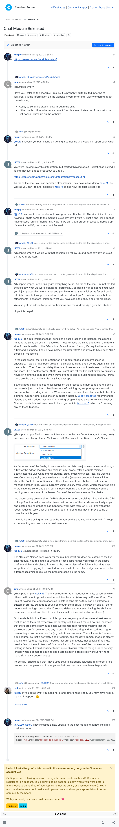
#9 (114, 429)
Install (110, 7)
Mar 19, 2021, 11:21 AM (41, 248)
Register (12, 806)
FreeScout (9, 35)
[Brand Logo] (8, 7)
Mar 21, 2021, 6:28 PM (42, 546)
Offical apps (58, 7)
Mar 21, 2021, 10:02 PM (39, 589)
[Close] (111, 768)
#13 (113, 720)
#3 (114, 137)
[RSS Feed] (68, 35)
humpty (18, 54)
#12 (113, 688)
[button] (4, 823)
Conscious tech (20, 704)
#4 (114, 162)
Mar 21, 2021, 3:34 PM (41, 429)
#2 (114, 82)
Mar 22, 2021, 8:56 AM (39, 688)
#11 (113, 589)
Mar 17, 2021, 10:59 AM (42, 54)
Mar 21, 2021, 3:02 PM (42, 334)
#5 (114, 209)
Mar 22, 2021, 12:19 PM (42, 720)
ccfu (16, 82)
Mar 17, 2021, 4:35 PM (41, 137)
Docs (102, 7)
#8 (114, 334)
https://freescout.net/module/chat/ (34, 59)
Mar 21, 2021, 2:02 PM (41, 279)
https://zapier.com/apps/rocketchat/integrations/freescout (48, 176)
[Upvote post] (108, 67)
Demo (93, 7)
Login (23, 806)
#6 (114, 248)
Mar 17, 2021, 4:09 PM (38, 82)
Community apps (77, 7)
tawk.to (81, 403)
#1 (114, 54)
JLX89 (17, 162)
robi (16, 688)
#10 (113, 546)
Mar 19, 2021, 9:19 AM (40, 162)
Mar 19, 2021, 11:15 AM (42, 209)
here (102, 183)
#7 (114, 279)
